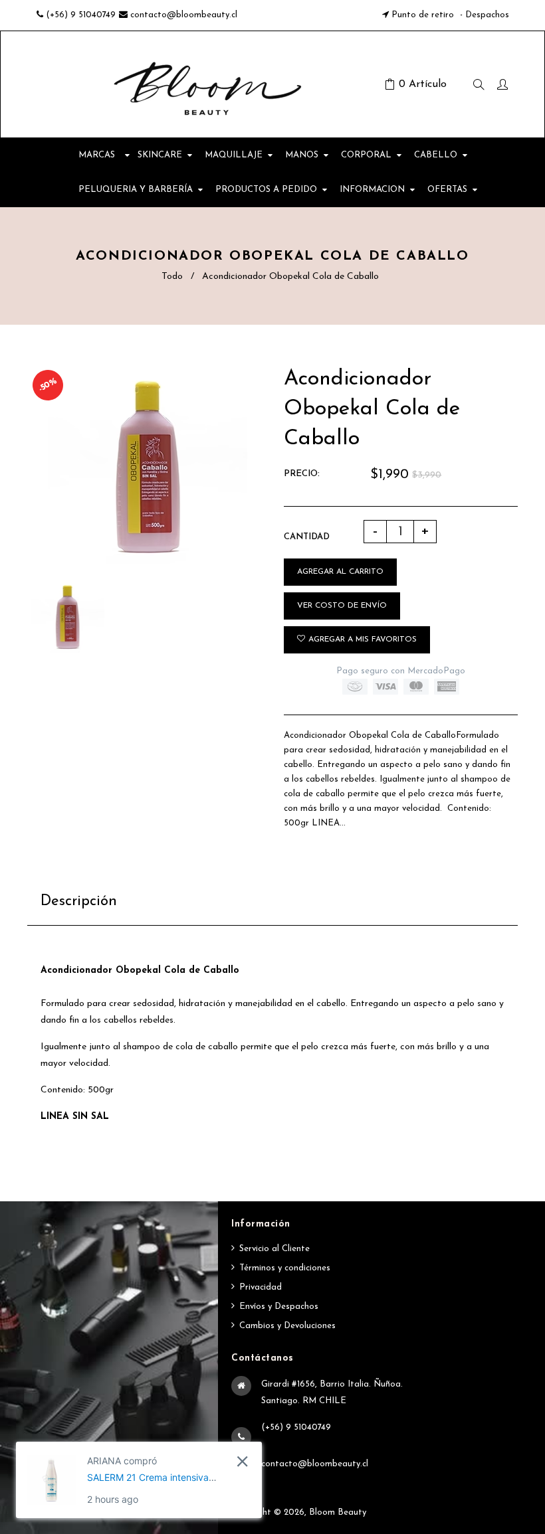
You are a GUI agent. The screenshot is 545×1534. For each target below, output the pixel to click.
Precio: (302, 473)
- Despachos (483, 15)
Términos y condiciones (284, 1268)
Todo (172, 277)
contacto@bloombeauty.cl (183, 15)
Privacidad (260, 1287)
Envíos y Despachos (278, 1306)
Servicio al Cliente (274, 1248)
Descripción (79, 901)
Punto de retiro (422, 15)
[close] (242, 1461)
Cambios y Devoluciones (287, 1325)
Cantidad (307, 537)
